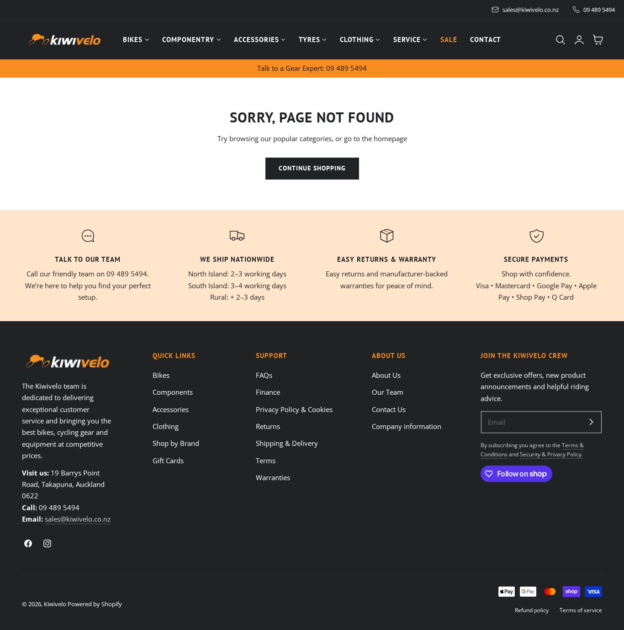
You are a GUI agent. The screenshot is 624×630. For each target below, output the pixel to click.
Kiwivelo (55, 604)
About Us (386, 375)
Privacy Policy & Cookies (294, 408)
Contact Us (389, 408)
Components (173, 392)
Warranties (273, 477)
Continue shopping (312, 168)
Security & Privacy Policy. (551, 454)
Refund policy (532, 610)
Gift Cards (168, 460)
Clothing (166, 426)
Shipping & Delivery (287, 443)
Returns (268, 426)
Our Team (387, 392)
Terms (265, 460)
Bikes (161, 375)
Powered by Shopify (95, 604)
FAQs (264, 375)
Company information (406, 426)
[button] (560, 40)
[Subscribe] (591, 422)
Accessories (171, 408)
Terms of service (581, 610)
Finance (268, 392)
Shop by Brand (176, 443)
